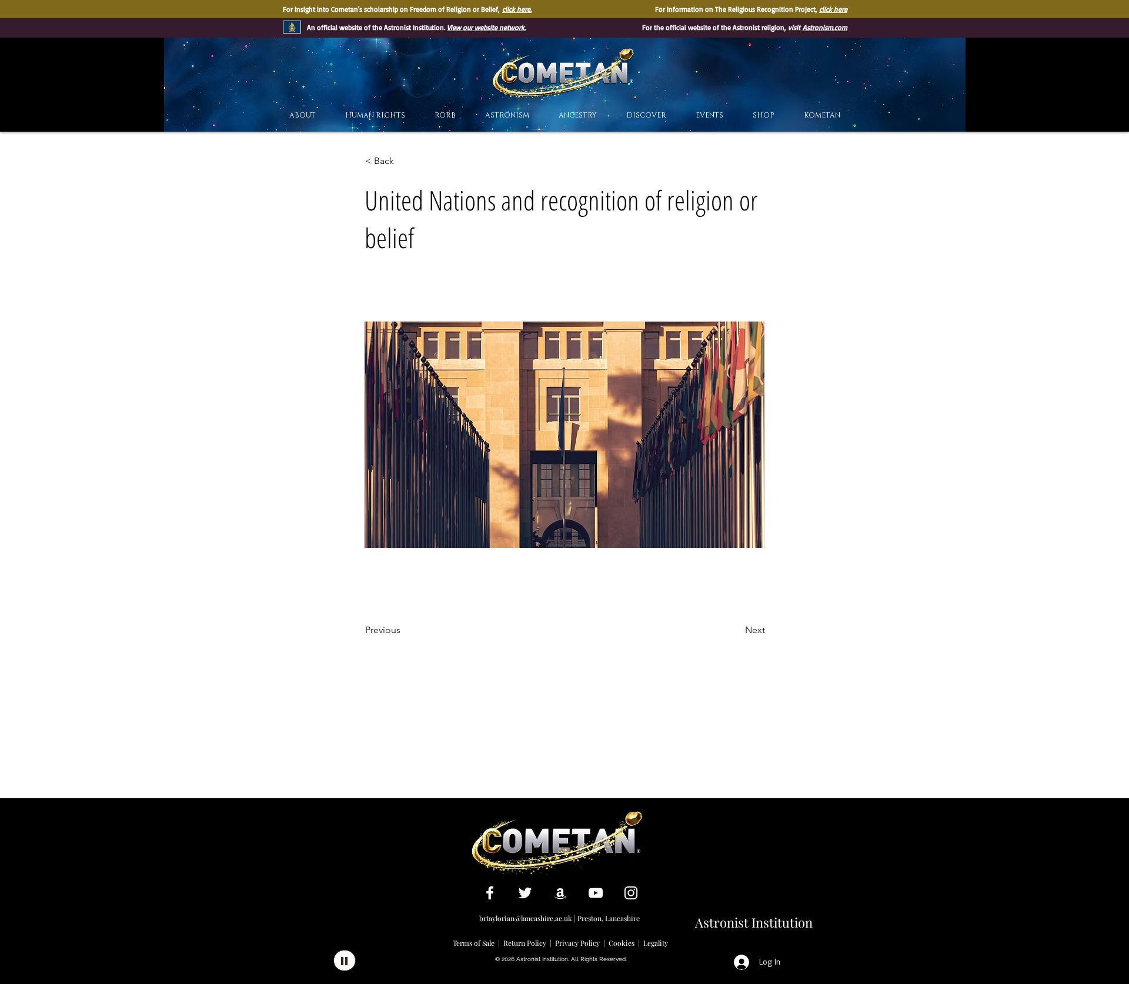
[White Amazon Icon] (560, 893)
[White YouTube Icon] (595, 893)
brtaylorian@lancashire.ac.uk (525, 918)
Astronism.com (825, 27)
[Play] (344, 960)
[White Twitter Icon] (525, 893)
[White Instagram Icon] (631, 893)
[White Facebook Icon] (490, 893)
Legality (655, 943)
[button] (646, 115)
